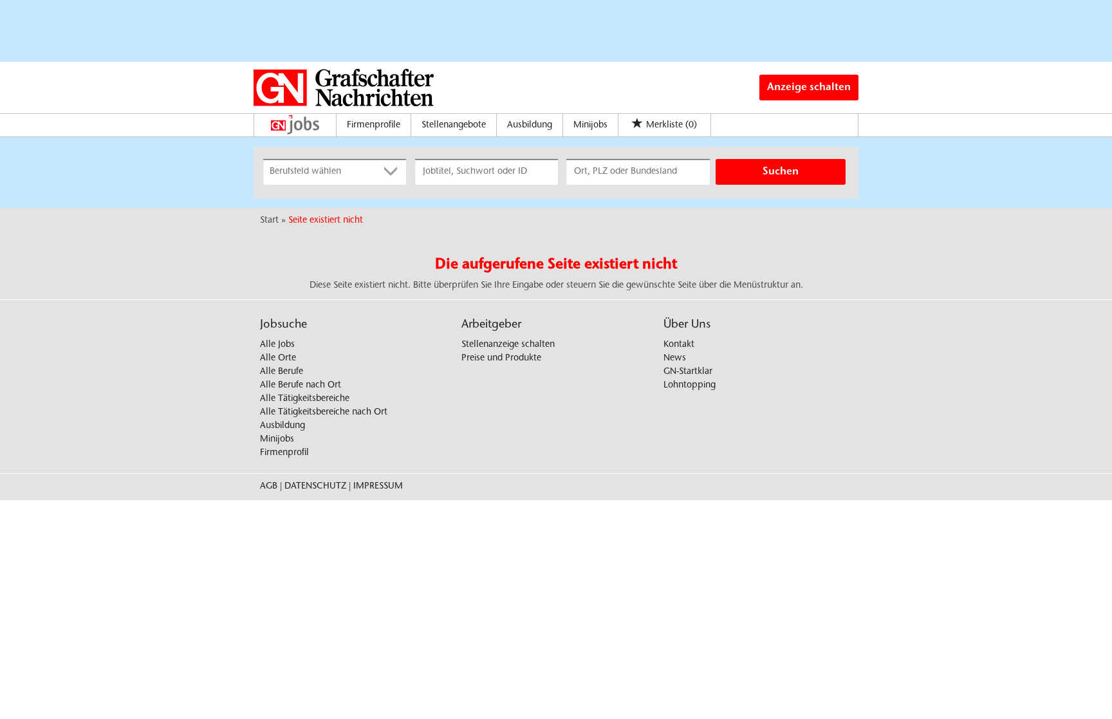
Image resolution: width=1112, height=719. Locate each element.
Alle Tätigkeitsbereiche (304, 399)
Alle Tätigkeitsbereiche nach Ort (323, 412)
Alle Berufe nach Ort (300, 385)
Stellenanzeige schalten (508, 345)
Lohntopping (689, 385)
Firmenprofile (373, 125)
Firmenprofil (284, 453)
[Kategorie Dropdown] (393, 172)
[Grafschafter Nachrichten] (344, 87)
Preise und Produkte (501, 358)
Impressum (378, 486)
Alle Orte (278, 358)
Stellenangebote (454, 125)
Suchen (781, 172)
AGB (268, 486)
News (674, 358)
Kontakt (678, 345)
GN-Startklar (687, 372)
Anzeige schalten (809, 87)
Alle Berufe (281, 372)
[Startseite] (298, 124)
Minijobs (590, 125)
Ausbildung (529, 125)
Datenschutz (315, 486)
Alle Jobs (277, 345)
